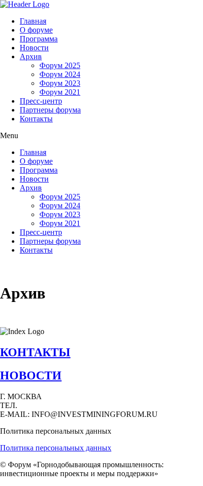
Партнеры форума (50, 110)
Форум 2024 (59, 74)
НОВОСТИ (31, 375)
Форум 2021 (59, 92)
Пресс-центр (41, 101)
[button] (101, 135)
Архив (31, 56)
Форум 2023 (59, 83)
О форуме (36, 30)
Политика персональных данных (55, 448)
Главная (33, 21)
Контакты (36, 118)
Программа (39, 39)
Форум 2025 (59, 65)
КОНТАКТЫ (35, 352)
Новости (34, 47)
